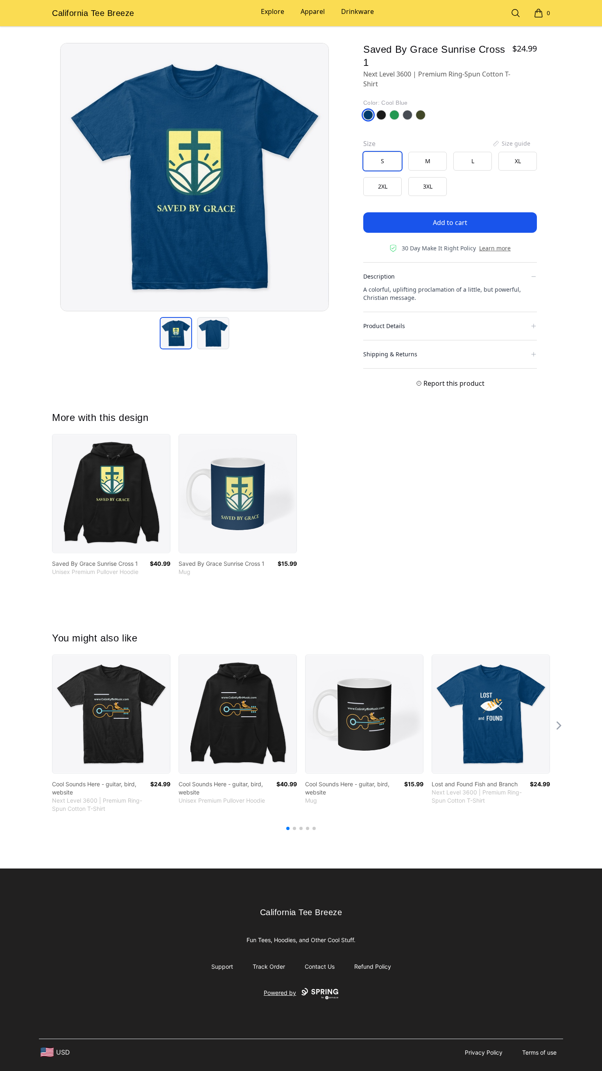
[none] (511, 144)
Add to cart (450, 222)
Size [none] (369, 143)
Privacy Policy (483, 1052)
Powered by (280, 992)
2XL (382, 186)
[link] (111, 493)
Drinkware (357, 11)
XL (518, 161)
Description (379, 276)
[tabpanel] (194, 177)
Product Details (384, 326)
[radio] (382, 161)
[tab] (176, 333)
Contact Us (320, 966)
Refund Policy (372, 966)
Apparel (313, 11)
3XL (427, 186)
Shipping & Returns (390, 354)
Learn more (495, 248)
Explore (272, 11)
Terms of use (539, 1052)
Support (222, 966)
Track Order (269, 966)
